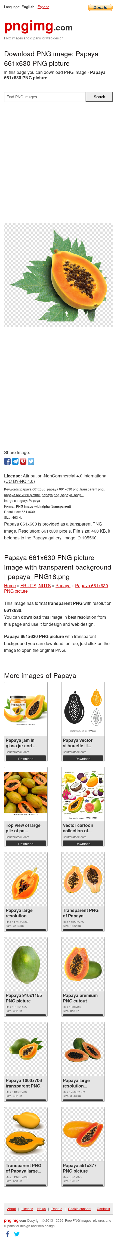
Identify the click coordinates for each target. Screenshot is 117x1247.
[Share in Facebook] (7, 461)
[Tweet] (31, 461)
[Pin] (23, 461)
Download (25, 758)
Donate (56, 1208)
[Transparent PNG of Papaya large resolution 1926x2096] (26, 1134)
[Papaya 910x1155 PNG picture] (26, 964)
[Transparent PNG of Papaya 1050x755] (83, 879)
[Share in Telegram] (15, 461)
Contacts (103, 1208)
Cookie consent (79, 1208)
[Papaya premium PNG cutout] (83, 964)
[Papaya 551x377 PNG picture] (83, 1134)
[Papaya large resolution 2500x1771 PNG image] (83, 1049)
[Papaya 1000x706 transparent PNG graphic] (26, 1049)
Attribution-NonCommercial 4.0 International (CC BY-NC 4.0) (55, 479)
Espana (43, 6)
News (41, 1208)
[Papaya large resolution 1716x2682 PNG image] (26, 879)
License (27, 1208)
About (11, 1208)
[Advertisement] (58, 164)
